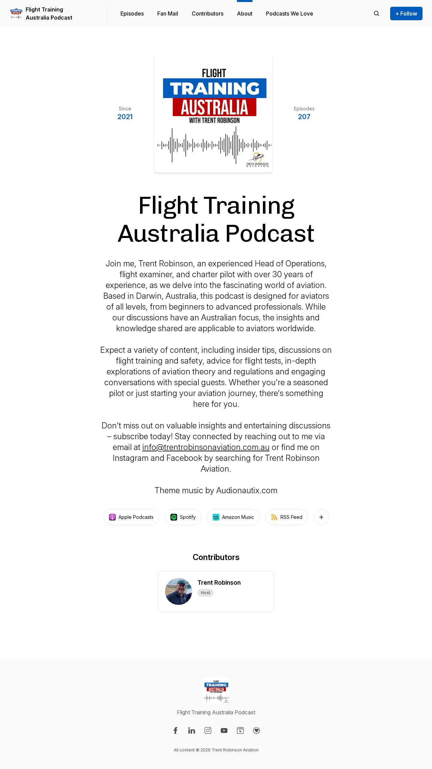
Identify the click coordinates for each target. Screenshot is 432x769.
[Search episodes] (376, 13)
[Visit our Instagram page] (208, 730)
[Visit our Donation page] (256, 730)
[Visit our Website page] (240, 730)
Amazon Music (238, 517)
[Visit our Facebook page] (175, 730)
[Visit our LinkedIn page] (191, 730)
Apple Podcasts (136, 517)
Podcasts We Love (289, 13)
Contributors (207, 13)
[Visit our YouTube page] (224, 730)
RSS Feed (291, 517)
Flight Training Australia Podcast (49, 13)
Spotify (188, 517)
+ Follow (406, 13)
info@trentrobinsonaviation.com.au (206, 447)
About (244, 13)
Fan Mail (167, 13)
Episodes (132, 13)
